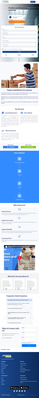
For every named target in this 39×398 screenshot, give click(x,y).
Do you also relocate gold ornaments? (15, 308)
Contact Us (3, 368)
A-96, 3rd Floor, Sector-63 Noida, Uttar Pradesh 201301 (28, 382)
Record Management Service (25, 369)
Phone (23, 332)
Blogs (2, 369)
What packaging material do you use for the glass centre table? (18, 313)
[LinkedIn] (24, 391)
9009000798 (11, 147)
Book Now (16, 21)
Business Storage (23, 363)
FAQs (2, 371)
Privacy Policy (3, 366)
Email (23, 337)
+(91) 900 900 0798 (23, 379)
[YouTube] (22, 391)
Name (23, 327)
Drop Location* (5, 44)
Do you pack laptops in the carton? (14, 322)
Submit (19, 51)
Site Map (2, 373)
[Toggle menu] (37, 2)
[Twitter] (19, 391)
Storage (21, 366)
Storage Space (22, 371)
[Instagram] (14, 391)
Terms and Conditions (28, 394)
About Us (3, 363)
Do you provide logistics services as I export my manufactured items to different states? (17, 318)
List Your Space (22, 368)
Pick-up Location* (5, 40)
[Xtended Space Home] (19, 356)
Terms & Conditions (4, 365)
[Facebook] (17, 391)
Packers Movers (23, 365)
